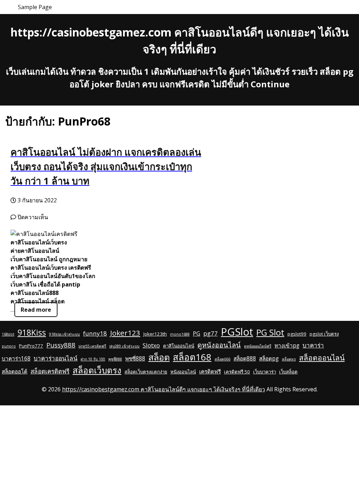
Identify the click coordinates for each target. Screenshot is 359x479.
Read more (36, 309)
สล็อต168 (192, 357)
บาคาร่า (313, 345)
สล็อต (159, 357)
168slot (8, 334)
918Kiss (32, 332)
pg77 (210, 333)
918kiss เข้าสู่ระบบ (64, 334)
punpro (9, 346)
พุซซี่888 (135, 358)
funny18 (95, 333)
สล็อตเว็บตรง (97, 370)
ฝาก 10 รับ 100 (93, 359)
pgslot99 (296, 334)
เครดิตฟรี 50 (237, 372)
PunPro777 (31, 346)
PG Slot (270, 332)
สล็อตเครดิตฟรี (50, 371)
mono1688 (180, 334)
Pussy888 (60, 344)
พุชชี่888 (115, 359)
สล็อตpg (269, 358)
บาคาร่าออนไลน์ (55, 358)
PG (196, 333)
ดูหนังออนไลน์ (219, 345)
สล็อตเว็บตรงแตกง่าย (145, 372)
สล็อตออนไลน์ (322, 358)
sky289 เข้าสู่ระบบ (124, 346)
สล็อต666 (222, 359)
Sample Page (35, 7)
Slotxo (151, 345)
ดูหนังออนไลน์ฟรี (257, 346)
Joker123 (125, 333)
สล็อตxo (289, 359)
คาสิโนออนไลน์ (178, 346)
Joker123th (155, 334)
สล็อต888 (244, 358)
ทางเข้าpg (287, 345)
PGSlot (237, 332)
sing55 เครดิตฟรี (92, 346)
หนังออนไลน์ (183, 372)
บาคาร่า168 (16, 358)
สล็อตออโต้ (14, 371)
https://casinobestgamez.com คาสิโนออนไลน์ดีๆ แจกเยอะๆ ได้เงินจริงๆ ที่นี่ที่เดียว (163, 389)
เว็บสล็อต (288, 372)
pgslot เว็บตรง (324, 334)
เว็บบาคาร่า (264, 372)
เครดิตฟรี (210, 371)
